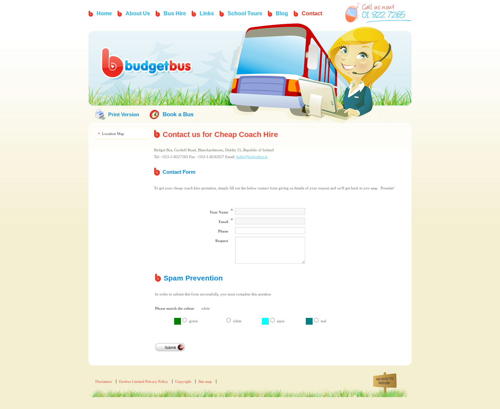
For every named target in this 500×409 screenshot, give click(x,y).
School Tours (245, 13)
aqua (280, 321)
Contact (312, 13)
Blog (282, 13)
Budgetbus (147, 64)
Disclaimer (103, 381)
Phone (223, 231)
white (237, 321)
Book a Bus (178, 114)
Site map (205, 381)
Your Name (219, 212)
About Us (138, 13)
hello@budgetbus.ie (252, 157)
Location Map (113, 134)
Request (221, 241)
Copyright (183, 381)
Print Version (123, 114)
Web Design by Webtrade (389, 387)
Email (223, 222)
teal (323, 321)
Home (104, 13)
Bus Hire (175, 13)
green (193, 321)
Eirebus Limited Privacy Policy (143, 381)
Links (207, 13)
